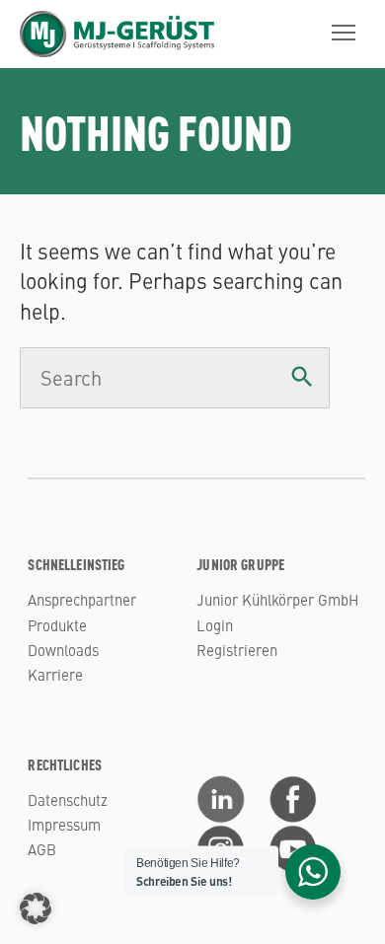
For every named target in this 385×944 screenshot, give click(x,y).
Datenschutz (68, 799)
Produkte (57, 625)
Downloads (63, 649)
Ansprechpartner (82, 599)
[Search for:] (175, 379)
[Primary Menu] (343, 32)
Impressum (64, 824)
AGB (42, 848)
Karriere (55, 674)
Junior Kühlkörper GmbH (277, 599)
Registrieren (236, 649)
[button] (35, 908)
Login (214, 625)
